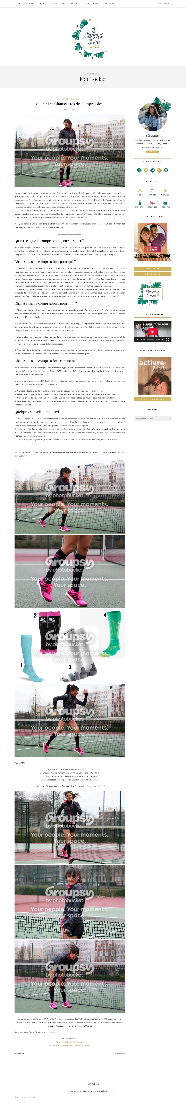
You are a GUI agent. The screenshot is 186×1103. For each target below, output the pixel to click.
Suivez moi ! (112, 1091)
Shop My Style (153, 269)
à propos (152, 152)
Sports (74, 98)
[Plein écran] (167, 339)
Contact (41, 3)
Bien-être (140, 207)
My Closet (74, 3)
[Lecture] (137, 339)
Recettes (152, 207)
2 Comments (19, 1054)
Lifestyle (165, 207)
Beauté (65, 98)
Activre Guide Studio (24, 3)
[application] (152, 331)
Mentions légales (58, 3)
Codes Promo (108, 3)
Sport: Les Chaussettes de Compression (69, 103)
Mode (140, 195)
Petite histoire (90, 3)
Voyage (165, 195)
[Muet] (163, 339)
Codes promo (152, 274)
